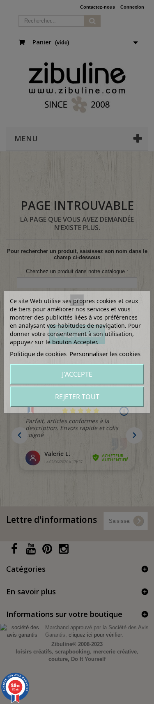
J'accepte (77, 374)
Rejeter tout (77, 396)
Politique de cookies (38, 354)
